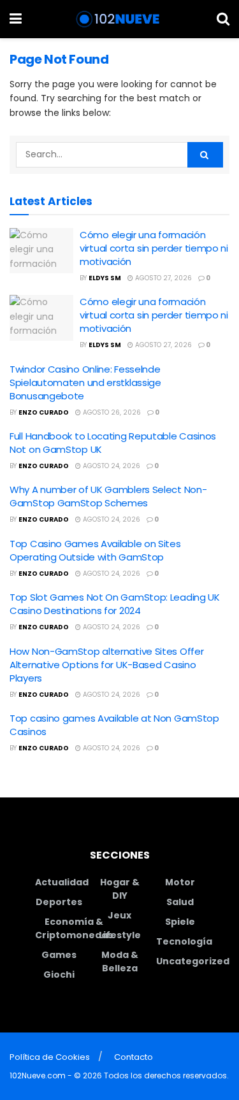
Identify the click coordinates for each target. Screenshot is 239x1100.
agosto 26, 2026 (111, 412)
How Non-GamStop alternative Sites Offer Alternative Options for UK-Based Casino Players (106, 665)
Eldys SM (105, 278)
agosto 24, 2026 (110, 466)
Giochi (59, 974)
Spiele (180, 921)
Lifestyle (120, 935)
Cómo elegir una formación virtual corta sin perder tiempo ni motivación (154, 248)
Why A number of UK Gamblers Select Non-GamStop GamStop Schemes (108, 496)
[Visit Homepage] (119, 19)
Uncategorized (192, 961)
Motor (180, 882)
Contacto (133, 1057)
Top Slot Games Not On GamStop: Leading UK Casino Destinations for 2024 (115, 603)
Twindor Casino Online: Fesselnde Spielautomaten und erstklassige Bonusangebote (85, 382)
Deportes (59, 902)
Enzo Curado (43, 412)
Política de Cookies (50, 1057)
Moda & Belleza (119, 961)
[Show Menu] (16, 19)
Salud (180, 902)
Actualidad (62, 882)
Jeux (119, 915)
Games (58, 954)
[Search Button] (223, 19)
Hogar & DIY (120, 889)
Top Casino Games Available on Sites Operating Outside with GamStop (95, 550)
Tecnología (184, 941)
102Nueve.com (38, 1075)
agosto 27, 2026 (162, 278)
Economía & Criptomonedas (74, 928)
